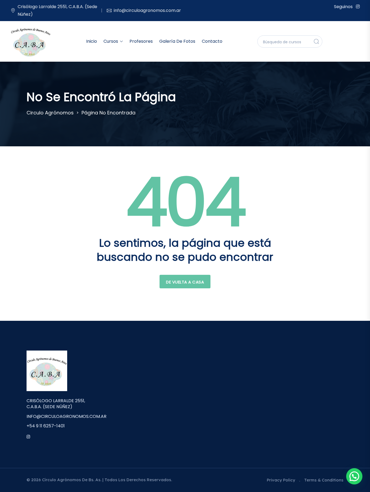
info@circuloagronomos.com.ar (147, 10)
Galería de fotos (177, 41)
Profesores (141, 41)
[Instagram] (358, 7)
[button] (354, 476)
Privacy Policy (281, 480)
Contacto (212, 41)
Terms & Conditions (323, 480)
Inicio (91, 41)
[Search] (316, 41)
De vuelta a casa (185, 282)
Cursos (110, 41)
